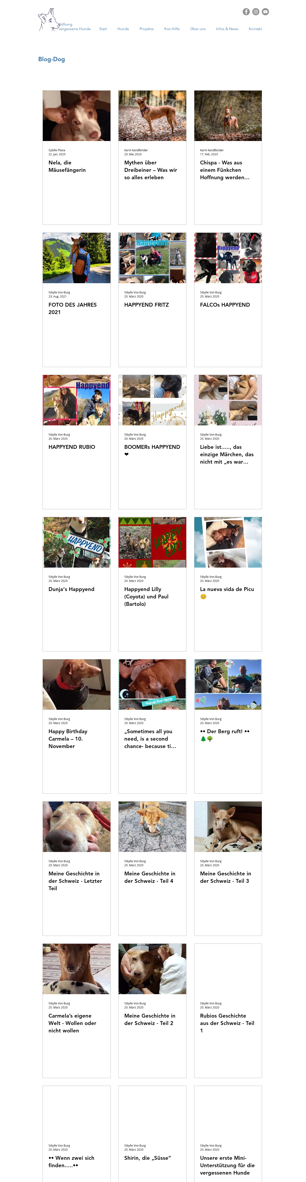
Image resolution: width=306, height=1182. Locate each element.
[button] (229, 28)
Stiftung (65, 24)
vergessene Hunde (75, 29)
